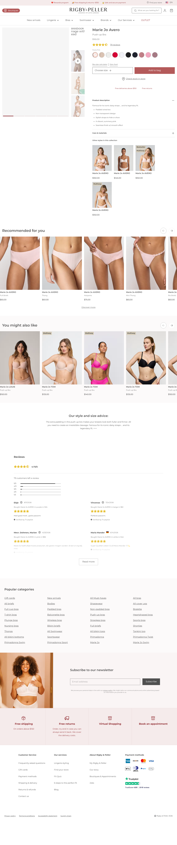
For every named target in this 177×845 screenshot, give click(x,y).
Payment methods (27, 776)
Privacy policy (10, 816)
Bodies (51, 603)
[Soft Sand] (155, 55)
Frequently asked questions (31, 763)
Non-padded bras (100, 609)
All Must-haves (98, 598)
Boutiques (13, 10)
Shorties (137, 626)
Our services (60, 755)
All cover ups (140, 603)
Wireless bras (54, 620)
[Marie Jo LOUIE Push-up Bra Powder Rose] (20, 357)
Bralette (137, 609)
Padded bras (54, 609)
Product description (101, 100)
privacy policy (107, 690)
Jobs (92, 783)
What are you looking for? (148, 10)
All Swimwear (54, 631)
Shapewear (96, 603)
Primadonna (97, 637)
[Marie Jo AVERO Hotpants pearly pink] (104, 263)
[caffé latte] (102, 55)
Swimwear (85, 20)
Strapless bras (97, 620)
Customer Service (27, 755)
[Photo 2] (19, 116)
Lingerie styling (61, 763)
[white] (121, 55)
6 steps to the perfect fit (65, 783)
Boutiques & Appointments (103, 776)
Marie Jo (94, 642)
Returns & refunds (27, 789)
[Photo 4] (41, 116)
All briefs (9, 603)
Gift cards (9, 598)
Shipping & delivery (27, 783)
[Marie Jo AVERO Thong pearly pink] (62, 263)
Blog (56, 789)
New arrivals (33, 20)
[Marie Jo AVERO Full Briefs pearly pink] (20, 263)
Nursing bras (11, 626)
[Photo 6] (63, 116)
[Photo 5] (52, 116)
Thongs (8, 631)
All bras (137, 598)
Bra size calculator (99, 64)
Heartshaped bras (143, 615)
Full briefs (95, 626)
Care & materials (99, 133)
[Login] (165, 11)
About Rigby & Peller (100, 755)
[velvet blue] (135, 55)
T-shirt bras (10, 615)
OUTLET (145, 20)
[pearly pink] (95, 55)
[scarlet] (115, 55)
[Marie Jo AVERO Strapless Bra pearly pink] (102, 158)
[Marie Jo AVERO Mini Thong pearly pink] (146, 263)
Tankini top (139, 631)
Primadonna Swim (14, 642)
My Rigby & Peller (98, 763)
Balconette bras (56, 615)
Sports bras (139, 620)
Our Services (125, 20)
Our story (94, 769)
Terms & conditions (27, 816)
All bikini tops (97, 631)
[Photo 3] (30, 116)
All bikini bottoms (14, 637)
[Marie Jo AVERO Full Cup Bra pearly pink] (123, 158)
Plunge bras (11, 620)
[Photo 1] (8, 116)
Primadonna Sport (57, 642)
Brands (105, 20)
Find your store (61, 769)
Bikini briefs (53, 626)
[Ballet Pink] (141, 55)
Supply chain (66, 816)
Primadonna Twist (143, 637)
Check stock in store (135, 78)
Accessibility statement (47, 816)
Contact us (23, 796)
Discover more (88, 307)
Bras (67, 20)
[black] (128, 55)
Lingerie (51, 20)
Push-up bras (97, 615)
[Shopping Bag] (171, 11)
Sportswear (53, 637)
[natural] (108, 55)
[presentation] (163, 231)
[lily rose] (148, 55)
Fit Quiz (58, 776)
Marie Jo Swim (141, 642)
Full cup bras (11, 609)
